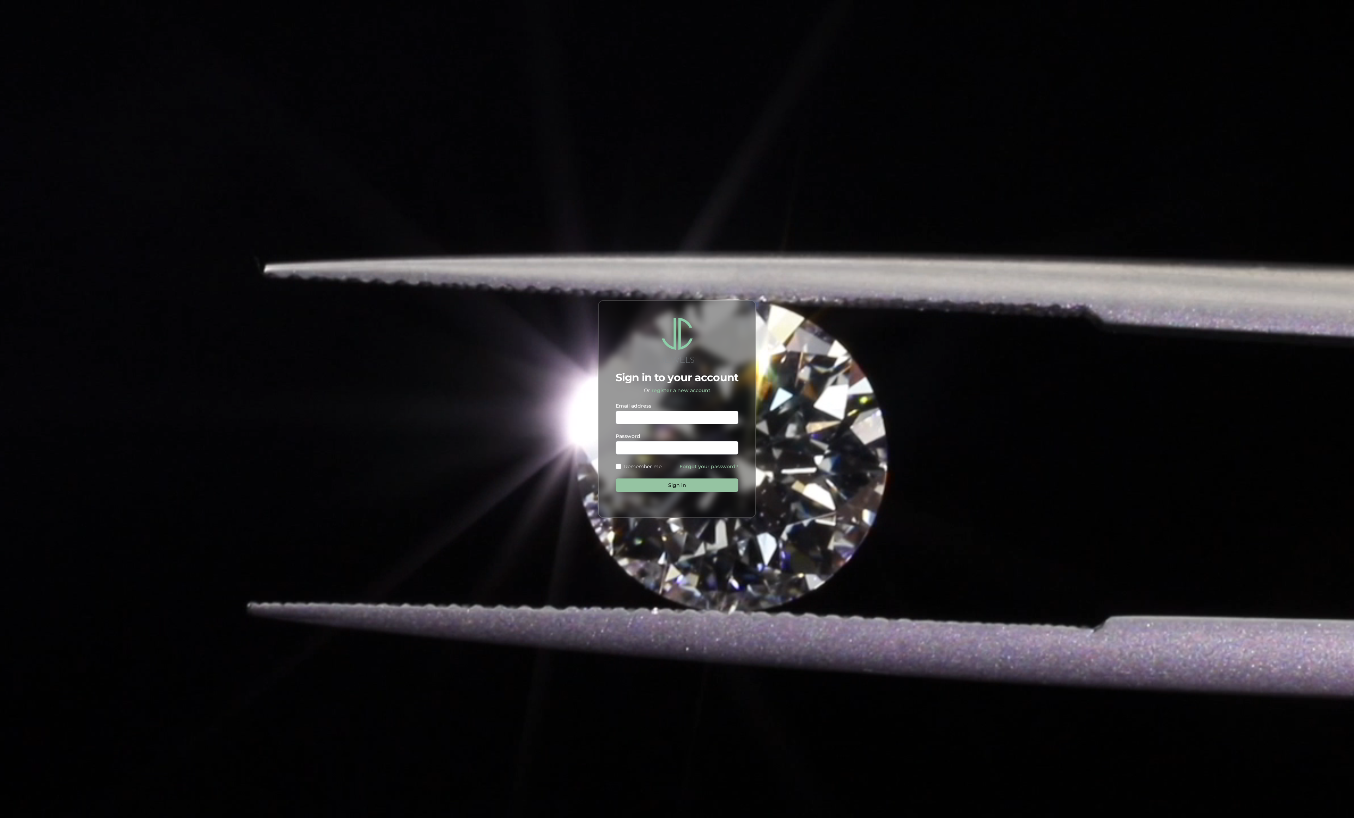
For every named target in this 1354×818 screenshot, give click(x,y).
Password (628, 436)
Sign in (677, 485)
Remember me (642, 466)
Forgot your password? (708, 466)
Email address (633, 406)
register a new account (681, 390)
